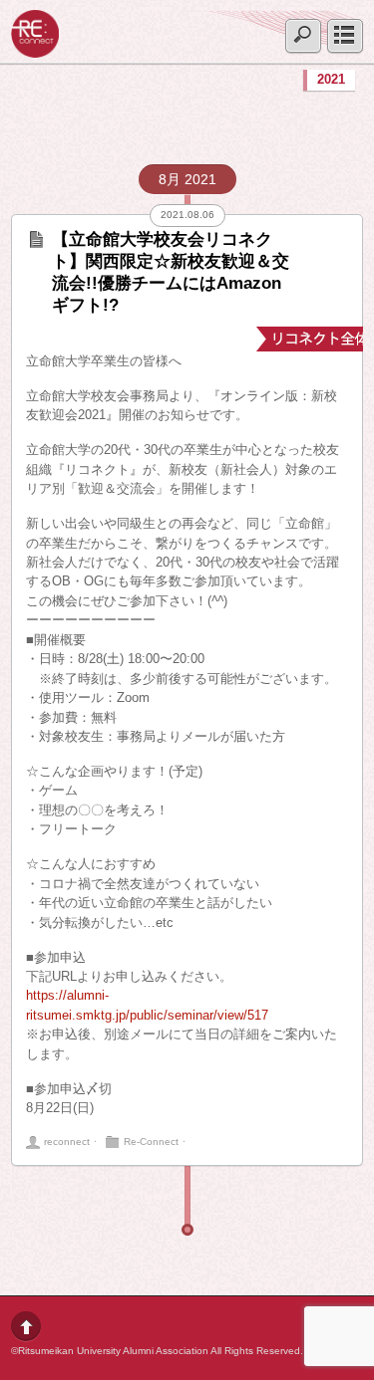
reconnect (67, 1141)
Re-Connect (151, 1141)
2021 (331, 79)
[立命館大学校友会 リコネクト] (35, 50)
